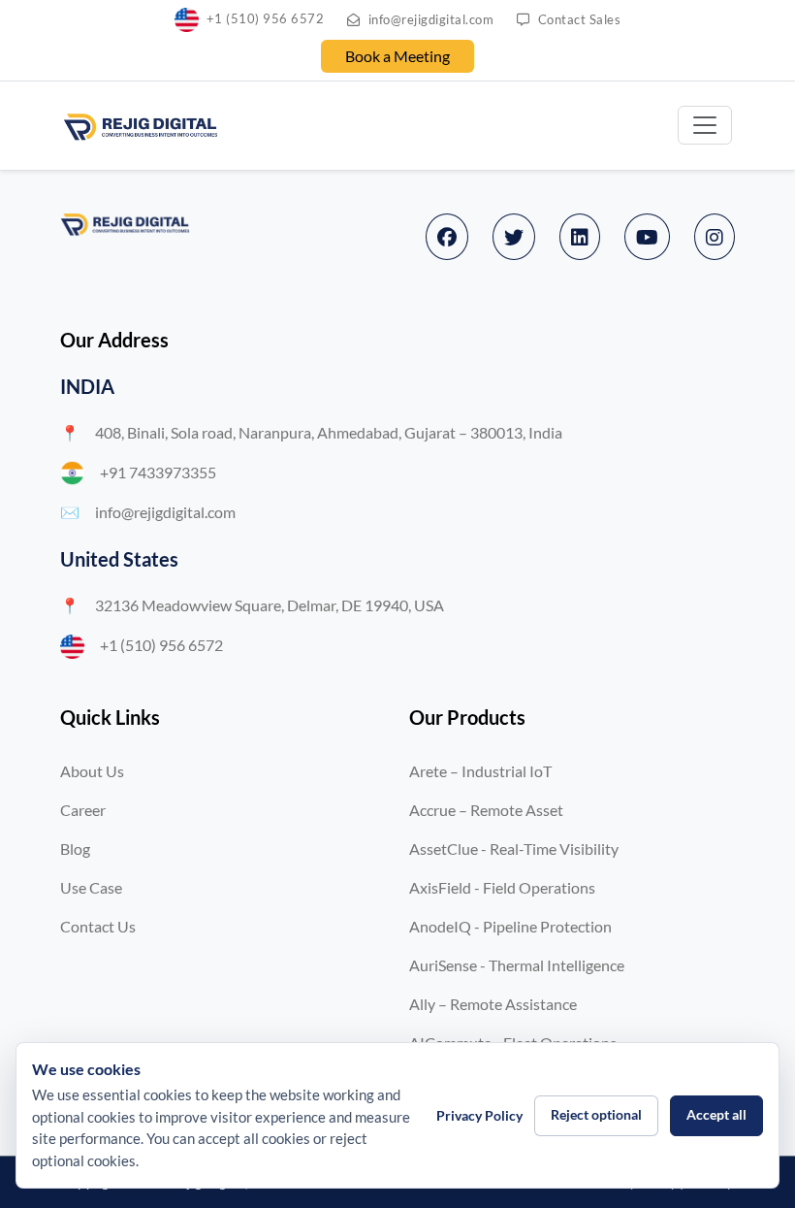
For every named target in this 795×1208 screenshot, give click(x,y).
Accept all (716, 1114)
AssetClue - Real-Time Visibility (514, 848)
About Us (92, 771)
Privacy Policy (479, 1115)
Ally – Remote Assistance (493, 1004)
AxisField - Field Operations (502, 887)
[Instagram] (714, 236)
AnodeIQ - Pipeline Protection (510, 926)
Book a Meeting (397, 56)
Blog (75, 848)
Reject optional (596, 1114)
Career (83, 809)
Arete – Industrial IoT (480, 771)
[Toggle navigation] (705, 125)
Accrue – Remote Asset (486, 809)
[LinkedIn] (579, 236)
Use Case (91, 887)
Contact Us (98, 926)
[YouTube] (647, 236)
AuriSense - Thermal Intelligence (516, 965)
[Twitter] (514, 236)
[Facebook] (447, 236)
